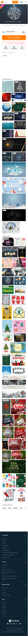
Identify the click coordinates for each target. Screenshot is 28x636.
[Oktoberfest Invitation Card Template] (7, 419)
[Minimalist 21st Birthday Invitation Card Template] (8, 359)
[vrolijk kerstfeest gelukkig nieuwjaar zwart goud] (8, 98)
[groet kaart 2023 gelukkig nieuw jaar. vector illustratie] (8, 147)
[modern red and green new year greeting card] (6, 574)
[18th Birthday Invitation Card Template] (9, 340)
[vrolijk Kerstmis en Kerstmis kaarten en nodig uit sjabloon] (18, 482)
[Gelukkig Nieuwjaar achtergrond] (13, 242)
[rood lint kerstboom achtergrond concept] (8, 181)
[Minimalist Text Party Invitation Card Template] (9, 406)
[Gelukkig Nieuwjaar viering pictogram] (6, 118)
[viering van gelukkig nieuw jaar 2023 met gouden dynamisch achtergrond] (13, 192)
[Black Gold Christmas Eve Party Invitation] (6, 329)
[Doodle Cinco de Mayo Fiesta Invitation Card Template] (8, 385)
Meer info (5, 55)
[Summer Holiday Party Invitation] (9, 493)
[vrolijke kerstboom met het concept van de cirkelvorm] (11, 285)
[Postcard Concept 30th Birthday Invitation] (8, 308)
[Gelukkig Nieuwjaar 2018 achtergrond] (8, 164)
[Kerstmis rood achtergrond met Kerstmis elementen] (9, 589)
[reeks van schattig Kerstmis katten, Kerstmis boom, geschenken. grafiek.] (8, 460)
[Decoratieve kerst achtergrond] (7, 204)
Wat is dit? (14, 52)
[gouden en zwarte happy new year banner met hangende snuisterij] (13, 272)
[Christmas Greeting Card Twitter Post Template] (13, 550)
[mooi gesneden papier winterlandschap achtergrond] (13, 258)
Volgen (23, 32)
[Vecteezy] (2, 2)
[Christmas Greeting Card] (6, 506)
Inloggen (21, 2)
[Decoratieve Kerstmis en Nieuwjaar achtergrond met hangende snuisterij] (8, 155)
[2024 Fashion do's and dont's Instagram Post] (15, 329)
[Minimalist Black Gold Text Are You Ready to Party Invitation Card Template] (8, 481)
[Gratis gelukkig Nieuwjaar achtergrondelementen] (8, 138)
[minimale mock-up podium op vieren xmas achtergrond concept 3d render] (13, 227)
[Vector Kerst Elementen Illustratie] (8, 393)
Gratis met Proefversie (14, 37)
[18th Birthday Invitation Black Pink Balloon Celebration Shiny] (8, 299)
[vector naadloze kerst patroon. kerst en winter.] (8, 86)
